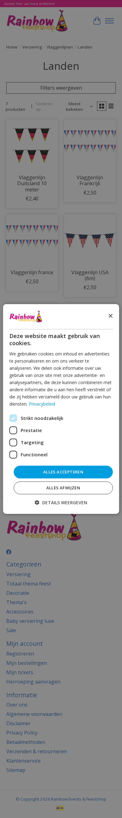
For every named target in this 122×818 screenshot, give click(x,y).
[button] (61, 502)
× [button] (110, 316)
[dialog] (61, 409)
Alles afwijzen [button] (63, 488)
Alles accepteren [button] (63, 471)
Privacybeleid (42, 404)
